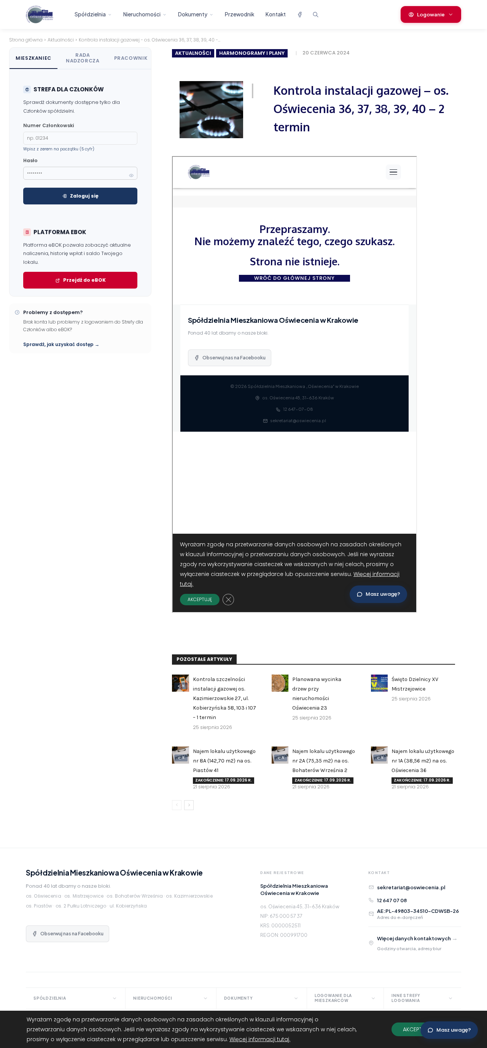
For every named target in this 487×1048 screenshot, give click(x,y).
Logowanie (431, 14)
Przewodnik (239, 14)
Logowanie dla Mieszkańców (333, 998)
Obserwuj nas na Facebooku (71, 933)
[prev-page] (176, 805)
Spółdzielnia (90, 14)
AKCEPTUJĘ (417, 1029)
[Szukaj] (315, 14)
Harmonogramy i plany (252, 53)
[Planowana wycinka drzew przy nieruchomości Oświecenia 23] (280, 683)
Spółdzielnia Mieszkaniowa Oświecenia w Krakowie (114, 872)
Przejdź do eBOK (84, 280)
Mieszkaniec (33, 58)
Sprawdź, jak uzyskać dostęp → (61, 344)
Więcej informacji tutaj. (259, 1039)
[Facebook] (299, 14)
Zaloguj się (84, 196)
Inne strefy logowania (406, 998)
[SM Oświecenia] (46, 14)
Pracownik (131, 58)
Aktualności (61, 40)
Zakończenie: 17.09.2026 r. (223, 780)
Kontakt (276, 14)
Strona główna (26, 40)
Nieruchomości (142, 14)
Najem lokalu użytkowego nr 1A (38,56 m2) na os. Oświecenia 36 (423, 761)
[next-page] (189, 805)
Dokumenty (192, 14)
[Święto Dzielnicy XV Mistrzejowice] (379, 683)
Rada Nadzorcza (83, 58)
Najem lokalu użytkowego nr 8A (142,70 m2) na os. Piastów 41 (224, 761)
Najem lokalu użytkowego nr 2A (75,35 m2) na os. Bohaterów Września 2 (323, 761)
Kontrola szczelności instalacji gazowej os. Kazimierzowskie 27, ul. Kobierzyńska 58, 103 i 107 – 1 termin (224, 698)
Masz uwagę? (453, 1030)
